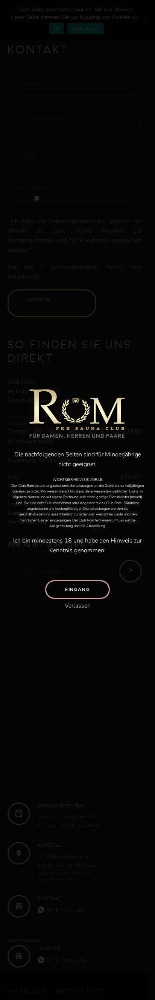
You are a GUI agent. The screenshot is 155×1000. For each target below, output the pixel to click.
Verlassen (78, 606)
